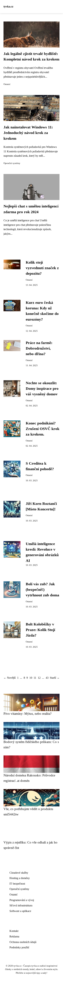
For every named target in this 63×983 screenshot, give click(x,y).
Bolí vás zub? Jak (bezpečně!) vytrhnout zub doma (42, 589)
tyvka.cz (8, 6)
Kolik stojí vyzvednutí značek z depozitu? (42, 268)
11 (35, 677)
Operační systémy (12, 163)
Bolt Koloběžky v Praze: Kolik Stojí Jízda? (40, 630)
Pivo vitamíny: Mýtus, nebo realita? (27, 713)
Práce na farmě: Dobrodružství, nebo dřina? (39, 348)
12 (39, 677)
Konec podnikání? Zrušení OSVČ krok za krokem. (42, 429)
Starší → (54, 677)
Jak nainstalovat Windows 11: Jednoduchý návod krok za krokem (28, 133)
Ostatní (7, 84)
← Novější (10, 677)
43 (47, 677)
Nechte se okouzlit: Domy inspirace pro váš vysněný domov (42, 388)
